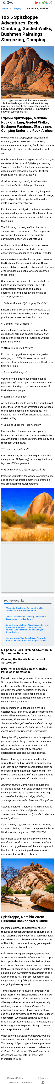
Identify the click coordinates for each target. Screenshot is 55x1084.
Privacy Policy (15, 1078)
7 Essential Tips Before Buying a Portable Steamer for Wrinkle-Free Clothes (24, 609)
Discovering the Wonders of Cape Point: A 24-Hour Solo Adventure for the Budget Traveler (27, 639)
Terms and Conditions (19, 1082)
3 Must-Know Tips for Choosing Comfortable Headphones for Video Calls (25, 617)
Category (17, 8)
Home (5, 8)
